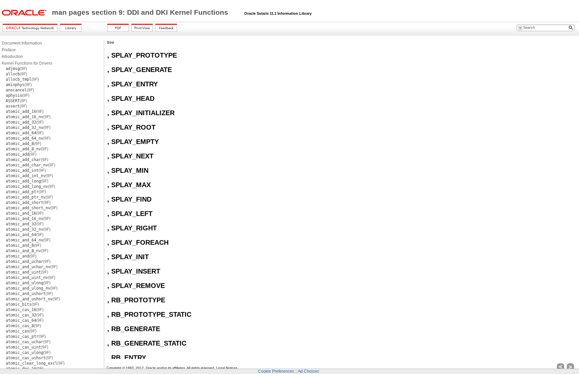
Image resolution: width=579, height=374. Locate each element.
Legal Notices (226, 368)
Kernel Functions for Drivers (27, 63)
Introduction (12, 56)
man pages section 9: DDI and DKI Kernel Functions (141, 12)
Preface (9, 50)
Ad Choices (308, 371)
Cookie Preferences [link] (276, 371)
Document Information (22, 43)
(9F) (16, 68)
